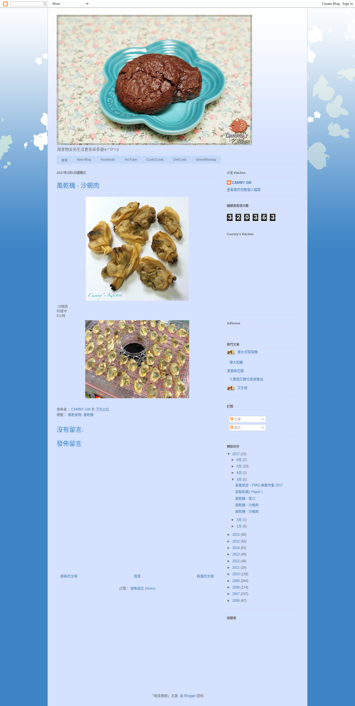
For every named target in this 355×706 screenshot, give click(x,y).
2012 (236, 561)
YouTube (130, 159)
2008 (236, 587)
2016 (236, 535)
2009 (236, 581)
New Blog (84, 159)
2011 (236, 568)
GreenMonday (206, 159)
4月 (239, 473)
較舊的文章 (205, 576)
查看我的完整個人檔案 (244, 190)
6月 (239, 460)
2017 (236, 454)
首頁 (64, 160)
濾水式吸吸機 (247, 352)
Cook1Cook (155, 159)
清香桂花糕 (235, 371)
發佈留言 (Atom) (142, 588)
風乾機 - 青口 (245, 498)
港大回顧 (236, 362)
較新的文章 (69, 576)
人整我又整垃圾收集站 (246, 379)
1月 (239, 526)
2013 (236, 554)
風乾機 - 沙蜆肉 (247, 505)
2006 (236, 601)
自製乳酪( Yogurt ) (248, 492)
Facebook (108, 159)
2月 (239, 520)
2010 (236, 574)
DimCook (179, 159)
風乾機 (88, 415)
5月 (239, 466)
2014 (236, 548)
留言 (237, 427)
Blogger (190, 696)
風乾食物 (74, 415)
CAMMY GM (241, 183)
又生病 (242, 388)
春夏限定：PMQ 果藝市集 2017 (259, 485)
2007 (236, 594)
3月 (239, 479)
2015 (236, 541)
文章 (237, 419)
